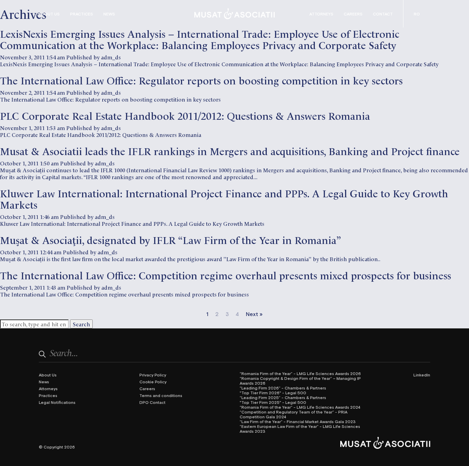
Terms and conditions (160, 395)
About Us (49, 13)
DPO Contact (152, 402)
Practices (81, 13)
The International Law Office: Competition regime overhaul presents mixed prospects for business (225, 275)
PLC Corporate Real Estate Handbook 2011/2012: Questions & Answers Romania (185, 115)
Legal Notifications (57, 402)
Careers (353, 13)
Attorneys (321, 13)
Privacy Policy (152, 374)
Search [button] (81, 324)
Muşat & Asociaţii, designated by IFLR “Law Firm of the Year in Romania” (170, 239)
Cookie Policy (153, 381)
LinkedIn (421, 374)
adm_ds (111, 57)
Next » (254, 314)
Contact (383, 13)
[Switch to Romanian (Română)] (417, 13)
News (109, 13)
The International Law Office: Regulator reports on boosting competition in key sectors (201, 80)
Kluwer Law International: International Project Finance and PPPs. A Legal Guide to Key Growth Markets (224, 198)
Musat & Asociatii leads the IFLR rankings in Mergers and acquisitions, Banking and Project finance (230, 150)
